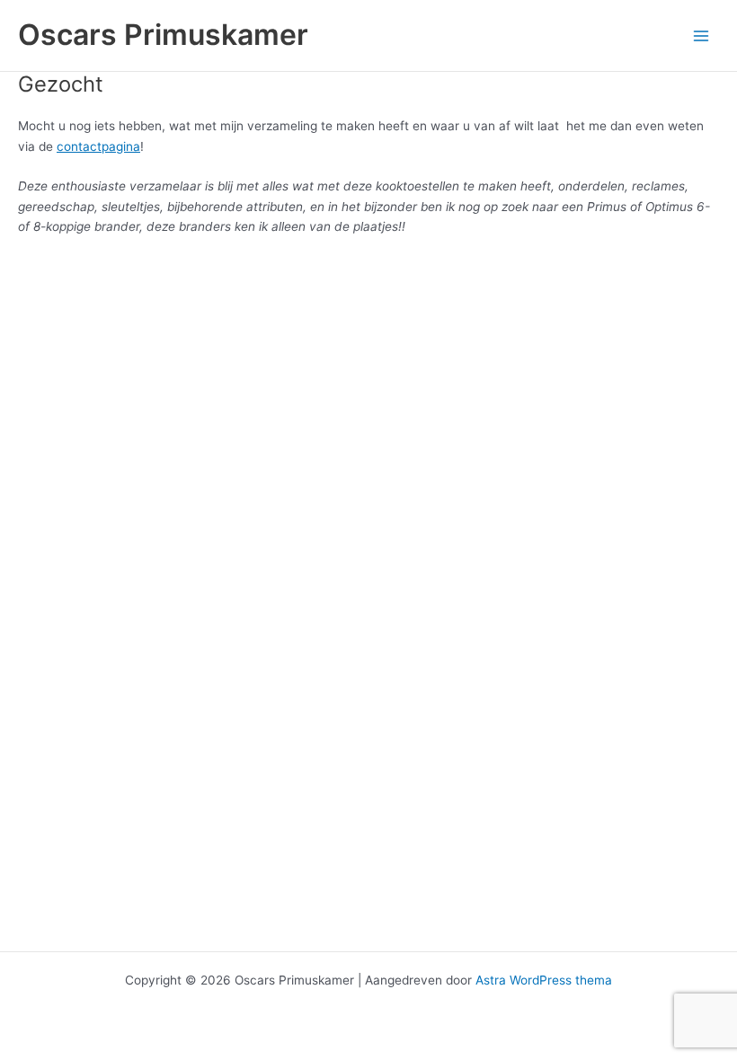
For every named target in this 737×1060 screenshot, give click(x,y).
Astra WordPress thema (543, 980)
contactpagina (98, 146)
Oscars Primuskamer (163, 34)
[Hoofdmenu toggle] (701, 35)
